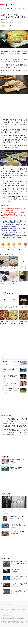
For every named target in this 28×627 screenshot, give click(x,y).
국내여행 (5, 371)
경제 (20, 8)
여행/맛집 (6, 8)
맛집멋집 (12, 520)
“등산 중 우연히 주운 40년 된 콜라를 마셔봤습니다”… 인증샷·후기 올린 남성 (14, 229)
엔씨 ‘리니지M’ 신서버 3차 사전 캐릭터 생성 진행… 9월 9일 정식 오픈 (19, 563)
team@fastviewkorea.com (20, 618)
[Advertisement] (14, 107)
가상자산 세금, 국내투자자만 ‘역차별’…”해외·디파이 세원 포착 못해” (19, 592)
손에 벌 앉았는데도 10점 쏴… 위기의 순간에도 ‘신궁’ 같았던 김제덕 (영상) (13, 233)
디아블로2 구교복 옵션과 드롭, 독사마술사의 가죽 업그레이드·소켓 (13, 307)
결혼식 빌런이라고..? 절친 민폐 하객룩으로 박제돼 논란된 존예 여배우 (11, 383)
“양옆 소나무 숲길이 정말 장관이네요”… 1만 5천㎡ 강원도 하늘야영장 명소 (11, 390)
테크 (12, 564)
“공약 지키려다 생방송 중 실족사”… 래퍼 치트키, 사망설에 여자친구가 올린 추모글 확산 (14, 236)
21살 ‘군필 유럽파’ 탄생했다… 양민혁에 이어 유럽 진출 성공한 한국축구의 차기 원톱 (14, 222)
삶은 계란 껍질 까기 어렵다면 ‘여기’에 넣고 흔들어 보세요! (13, 282)
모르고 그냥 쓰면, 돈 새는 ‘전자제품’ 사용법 (23, 282)
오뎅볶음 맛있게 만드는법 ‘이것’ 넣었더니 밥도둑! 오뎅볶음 (23, 322)
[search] (25, 4)
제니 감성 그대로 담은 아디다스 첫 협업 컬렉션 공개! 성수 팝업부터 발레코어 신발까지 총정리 (23, 307)
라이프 (24, 8)
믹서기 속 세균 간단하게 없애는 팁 (4, 282)
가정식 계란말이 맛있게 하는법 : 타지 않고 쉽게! (13, 322)
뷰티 (12, 8)
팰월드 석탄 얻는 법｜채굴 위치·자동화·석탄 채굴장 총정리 (4, 307)
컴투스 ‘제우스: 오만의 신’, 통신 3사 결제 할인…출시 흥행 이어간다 (19, 585)
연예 (16, 8)
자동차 (4, 364)
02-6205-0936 (5, 618)
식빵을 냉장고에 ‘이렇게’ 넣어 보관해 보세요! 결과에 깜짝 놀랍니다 (13, 267)
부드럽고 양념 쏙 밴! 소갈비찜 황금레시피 (4, 322)
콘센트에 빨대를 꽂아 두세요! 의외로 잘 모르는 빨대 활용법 (4, 267)
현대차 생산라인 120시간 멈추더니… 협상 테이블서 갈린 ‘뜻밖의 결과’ (18, 526)
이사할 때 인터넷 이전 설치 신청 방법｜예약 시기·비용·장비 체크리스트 (23, 267)
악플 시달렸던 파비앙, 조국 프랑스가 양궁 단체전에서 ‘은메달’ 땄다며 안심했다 (14, 225)
